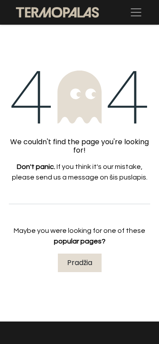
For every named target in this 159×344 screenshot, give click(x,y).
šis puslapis (128, 177)
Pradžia (79, 263)
